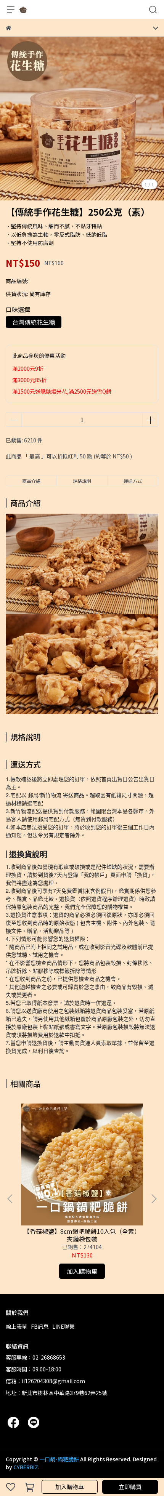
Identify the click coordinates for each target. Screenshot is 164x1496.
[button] (153, 1198)
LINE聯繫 (63, 1326)
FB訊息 (39, 1326)
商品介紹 (31, 480)
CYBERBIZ (25, 1467)
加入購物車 (69, 1487)
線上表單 (16, 1326)
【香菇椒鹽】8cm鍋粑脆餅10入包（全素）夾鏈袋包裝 (82, 1235)
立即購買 (130, 1487)
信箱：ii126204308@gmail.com (45, 1381)
